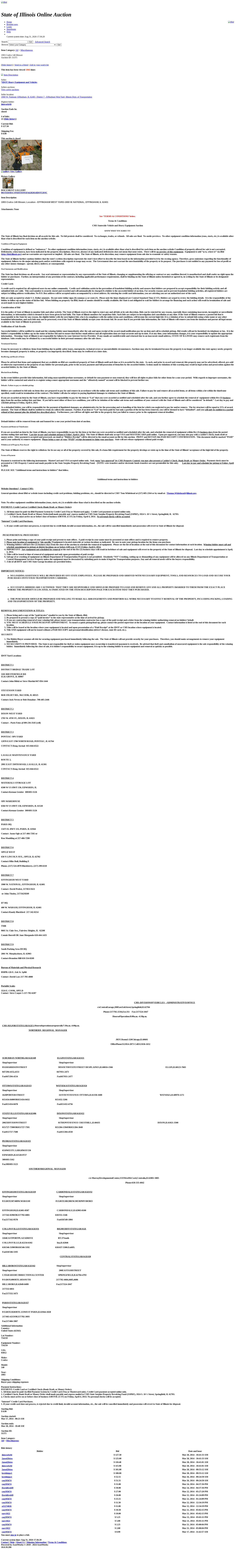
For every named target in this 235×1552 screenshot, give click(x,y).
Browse (5, 44)
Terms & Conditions (57, 1542)
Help (12, 1542)
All (17, 50)
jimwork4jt (6, 104)
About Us (20, 1542)
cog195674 (6, 1480)
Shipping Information (36, 1542)
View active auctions (10, 89)
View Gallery (16, 171)
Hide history (7, 65)
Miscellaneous (27, 50)
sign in (13, 1535)
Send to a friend (21, 65)
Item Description (11, 75)
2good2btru (7, 1458)
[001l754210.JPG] (8, 188)
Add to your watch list (39, 65)
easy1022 (6, 1513)
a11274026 (6, 1506)
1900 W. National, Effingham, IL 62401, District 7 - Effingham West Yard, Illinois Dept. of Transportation (46, 97)
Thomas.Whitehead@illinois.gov (181, 493)
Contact (5, 1542)
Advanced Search (42, 42)
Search (4, 42)
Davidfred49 (7, 1488)
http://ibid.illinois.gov (11, 254)
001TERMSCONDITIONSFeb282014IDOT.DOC (24, 193)
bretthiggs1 (7, 1473)
